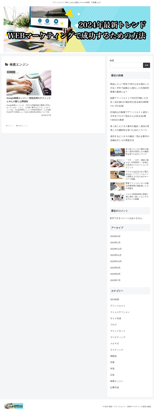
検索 (112, 60)
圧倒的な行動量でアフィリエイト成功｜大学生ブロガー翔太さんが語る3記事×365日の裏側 (129, 116)
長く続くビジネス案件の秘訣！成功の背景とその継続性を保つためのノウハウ (129, 128)
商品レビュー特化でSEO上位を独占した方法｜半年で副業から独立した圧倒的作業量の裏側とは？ (129, 88)
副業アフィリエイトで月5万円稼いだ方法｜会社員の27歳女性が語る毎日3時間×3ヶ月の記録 (129, 102)
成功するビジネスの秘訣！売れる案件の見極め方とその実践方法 (129, 138)
